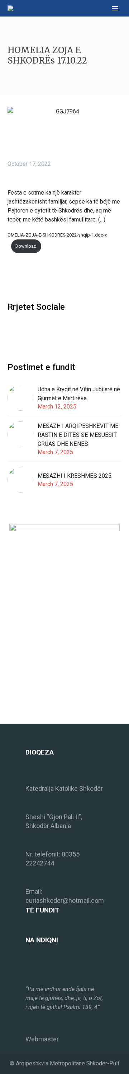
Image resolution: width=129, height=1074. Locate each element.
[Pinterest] (34, 277)
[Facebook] (12, 277)
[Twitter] (23, 277)
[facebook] (12, 330)
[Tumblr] (44, 277)
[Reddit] (66, 277)
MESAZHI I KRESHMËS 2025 (74, 475)
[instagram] (25, 330)
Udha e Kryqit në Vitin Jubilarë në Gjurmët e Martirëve (79, 394)
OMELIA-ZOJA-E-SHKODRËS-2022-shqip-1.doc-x (57, 235)
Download (26, 246)
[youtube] (38, 330)
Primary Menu (115, 8)
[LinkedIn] (55, 277)
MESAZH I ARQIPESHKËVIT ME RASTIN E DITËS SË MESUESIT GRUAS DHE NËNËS (78, 434)
